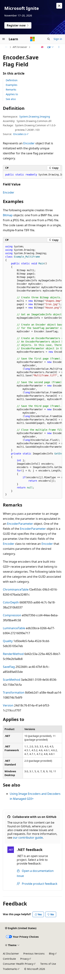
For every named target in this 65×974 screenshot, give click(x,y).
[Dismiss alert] (59, 6)
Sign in (58, 39)
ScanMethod (11, 680)
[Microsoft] (32, 39)
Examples (11, 85)
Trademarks (10, 969)
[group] (32, 175)
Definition (12, 80)
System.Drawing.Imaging (34, 116)
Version (8, 705)
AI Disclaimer (11, 953)
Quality (8, 641)
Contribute (9, 958)
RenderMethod (13, 654)
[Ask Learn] (42, 47)
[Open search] (48, 39)
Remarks (11, 89)
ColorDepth (11, 602)
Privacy (24, 958)
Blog (51, 953)
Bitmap (8, 215)
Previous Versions (34, 953)
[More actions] (59, 47)
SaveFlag (9, 667)
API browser (20, 47)
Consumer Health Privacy (18, 963)
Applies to (12, 94)
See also (11, 99)
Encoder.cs (19, 134)
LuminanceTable (14, 628)
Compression (12, 615)
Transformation (13, 692)
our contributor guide (28, 838)
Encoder (29, 143)
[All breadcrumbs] (6, 47)
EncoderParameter (20, 524)
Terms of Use (48, 963)
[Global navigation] (3, 39)
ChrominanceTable (16, 589)
